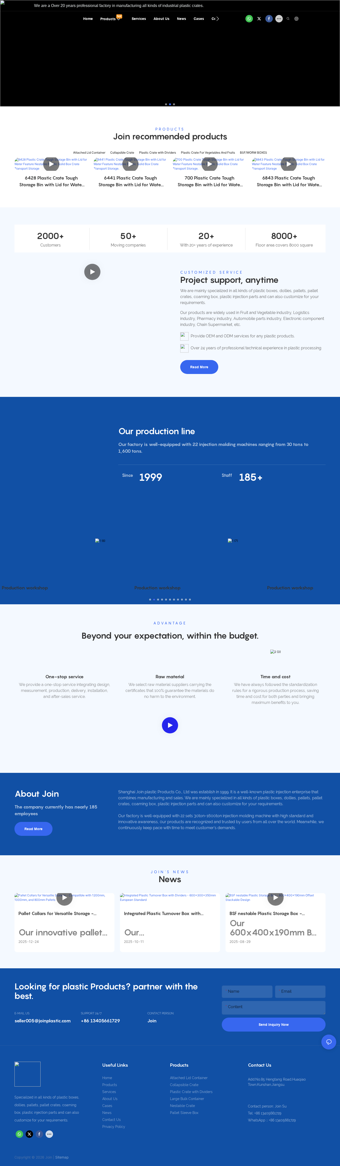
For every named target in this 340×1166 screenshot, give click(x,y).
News (107, 1113)
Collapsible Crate (184, 1085)
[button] (217, 18)
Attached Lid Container (189, 1078)
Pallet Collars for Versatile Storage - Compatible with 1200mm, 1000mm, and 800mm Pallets (62, 914)
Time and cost (275, 676)
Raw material (170, 676)
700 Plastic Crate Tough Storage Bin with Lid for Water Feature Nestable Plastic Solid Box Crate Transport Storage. (209, 181)
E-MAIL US (21, 1013)
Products (109, 1085)
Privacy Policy (113, 1127)
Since (127, 475)
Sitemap (62, 1157)
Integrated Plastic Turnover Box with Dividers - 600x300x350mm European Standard (166, 914)
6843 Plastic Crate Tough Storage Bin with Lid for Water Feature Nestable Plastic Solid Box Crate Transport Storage (289, 181)
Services (109, 1092)
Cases (107, 1106)
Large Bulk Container (187, 1099)
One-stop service (64, 676)
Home (107, 1078)
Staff (227, 475)
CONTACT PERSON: (160, 1013)
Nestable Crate (182, 1106)
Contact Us (111, 1120)
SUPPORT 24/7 (91, 1013)
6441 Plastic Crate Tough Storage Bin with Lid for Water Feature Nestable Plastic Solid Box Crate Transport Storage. (130, 181)
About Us (109, 1099)
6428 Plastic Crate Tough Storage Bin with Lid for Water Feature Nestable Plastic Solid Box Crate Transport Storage (51, 181)
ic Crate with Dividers (195, 1092)
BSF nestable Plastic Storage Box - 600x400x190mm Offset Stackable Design (275, 914)
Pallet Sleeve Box (184, 1113)
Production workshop (157, 587)
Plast (174, 1092)
